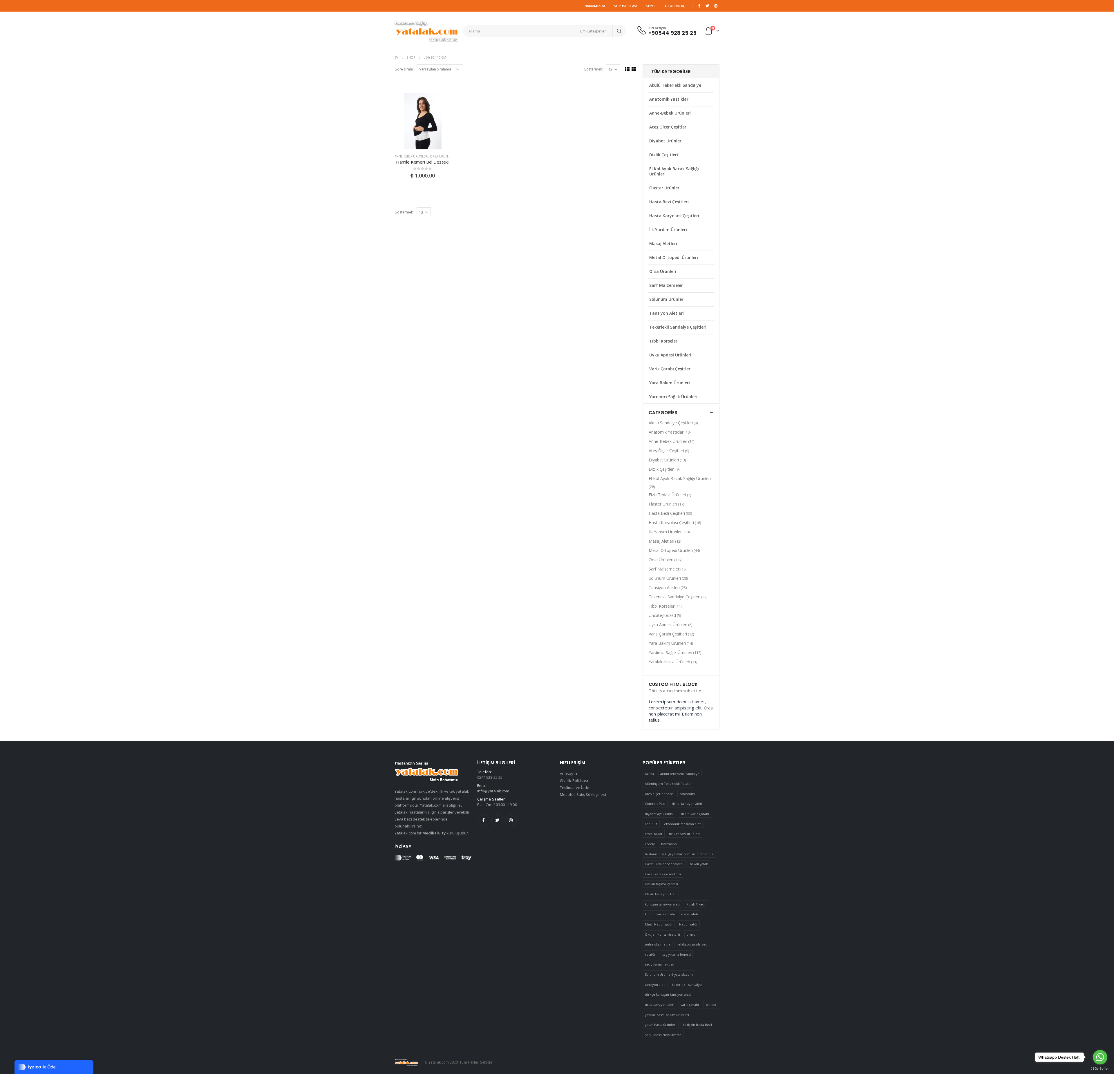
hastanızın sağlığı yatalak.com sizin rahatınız (679, 854)
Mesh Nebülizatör (659, 924)
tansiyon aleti (655, 984)
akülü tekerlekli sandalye (679, 773)
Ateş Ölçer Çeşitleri (668, 127)
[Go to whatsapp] (1100, 1057)
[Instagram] (715, 6)
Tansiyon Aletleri (666, 313)
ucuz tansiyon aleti (659, 1004)
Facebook (483, 820)
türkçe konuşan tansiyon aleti (668, 994)
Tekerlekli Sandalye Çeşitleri (677, 327)
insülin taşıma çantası (661, 884)
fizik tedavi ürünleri (684, 834)
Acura (649, 773)
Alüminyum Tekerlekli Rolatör (668, 783)
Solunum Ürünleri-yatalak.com (669, 974)
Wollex (711, 1004)
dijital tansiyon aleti (687, 803)
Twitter (497, 820)
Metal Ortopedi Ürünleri (673, 257)
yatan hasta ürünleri (660, 1024)
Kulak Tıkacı (695, 904)
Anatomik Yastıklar (668, 99)
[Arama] (619, 31)
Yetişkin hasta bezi (697, 1024)
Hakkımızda (595, 5)
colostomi (687, 794)
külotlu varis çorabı (660, 914)
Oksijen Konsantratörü (662, 934)
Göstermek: (593, 69)
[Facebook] (699, 6)
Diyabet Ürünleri (666, 141)
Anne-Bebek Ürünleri (411, 156)
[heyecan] (707, 6)
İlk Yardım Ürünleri (668, 229)
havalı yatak (699, 864)
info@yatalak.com (493, 791)
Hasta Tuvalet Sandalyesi (664, 864)
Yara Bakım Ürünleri (669, 382)
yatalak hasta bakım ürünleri (667, 1015)
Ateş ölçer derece (659, 794)
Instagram (511, 820)
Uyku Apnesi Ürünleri (670, 355)
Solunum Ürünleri (667, 299)
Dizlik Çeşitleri (663, 154)
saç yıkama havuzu (659, 964)
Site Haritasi (625, 5)
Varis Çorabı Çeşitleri (670, 369)
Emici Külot (654, 834)
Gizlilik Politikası (574, 780)
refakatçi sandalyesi (692, 944)
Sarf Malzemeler (666, 285)
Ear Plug (651, 824)
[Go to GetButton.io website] (1100, 1068)
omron (691, 934)
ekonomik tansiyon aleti (683, 824)
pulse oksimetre (657, 944)
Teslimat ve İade (574, 787)
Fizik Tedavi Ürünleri (667, 494)
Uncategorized (662, 615)
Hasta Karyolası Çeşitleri (674, 215)
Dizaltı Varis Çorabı (694, 814)
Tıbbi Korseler (663, 341)
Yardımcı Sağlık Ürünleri (673, 396)
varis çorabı (690, 1004)
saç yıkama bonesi (676, 954)
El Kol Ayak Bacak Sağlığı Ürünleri (674, 171)
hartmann (669, 844)
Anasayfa (568, 773)
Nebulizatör (688, 924)
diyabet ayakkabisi (659, 814)
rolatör (650, 954)
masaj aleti (689, 914)
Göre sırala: (404, 69)
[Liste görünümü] (634, 69)
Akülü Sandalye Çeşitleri (671, 422)
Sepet (651, 5)
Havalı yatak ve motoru (663, 874)
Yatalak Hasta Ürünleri (669, 661)
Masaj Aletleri (663, 243)
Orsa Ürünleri (442, 156)
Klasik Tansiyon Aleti (661, 894)
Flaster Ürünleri (665, 188)
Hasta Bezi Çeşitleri (669, 201)
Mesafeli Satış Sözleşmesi (583, 794)
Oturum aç (675, 5)
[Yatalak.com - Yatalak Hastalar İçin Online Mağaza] (426, 31)
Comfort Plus (655, 803)
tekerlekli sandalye (687, 984)
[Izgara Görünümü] (627, 69)
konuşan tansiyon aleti (662, 904)
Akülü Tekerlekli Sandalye (675, 85)
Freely (650, 844)
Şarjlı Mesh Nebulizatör (663, 1035)
